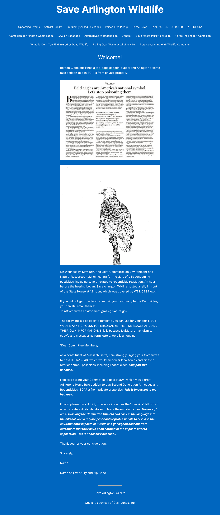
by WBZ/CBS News (143, 291)
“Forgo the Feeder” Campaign (193, 35)
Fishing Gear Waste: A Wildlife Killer (114, 44)
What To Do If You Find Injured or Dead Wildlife (59, 44)
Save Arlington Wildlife (110, 9)
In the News (140, 27)
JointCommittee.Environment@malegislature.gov (93, 311)
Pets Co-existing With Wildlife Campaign (165, 44)
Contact (127, 35)
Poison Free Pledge (117, 27)
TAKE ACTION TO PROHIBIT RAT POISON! (176, 27)
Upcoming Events (29, 27)
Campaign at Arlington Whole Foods (31, 35)
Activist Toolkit (53, 27)
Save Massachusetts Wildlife (153, 35)
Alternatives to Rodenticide (101, 35)
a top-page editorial (106, 67)
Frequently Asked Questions (84, 27)
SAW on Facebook (69, 35)
